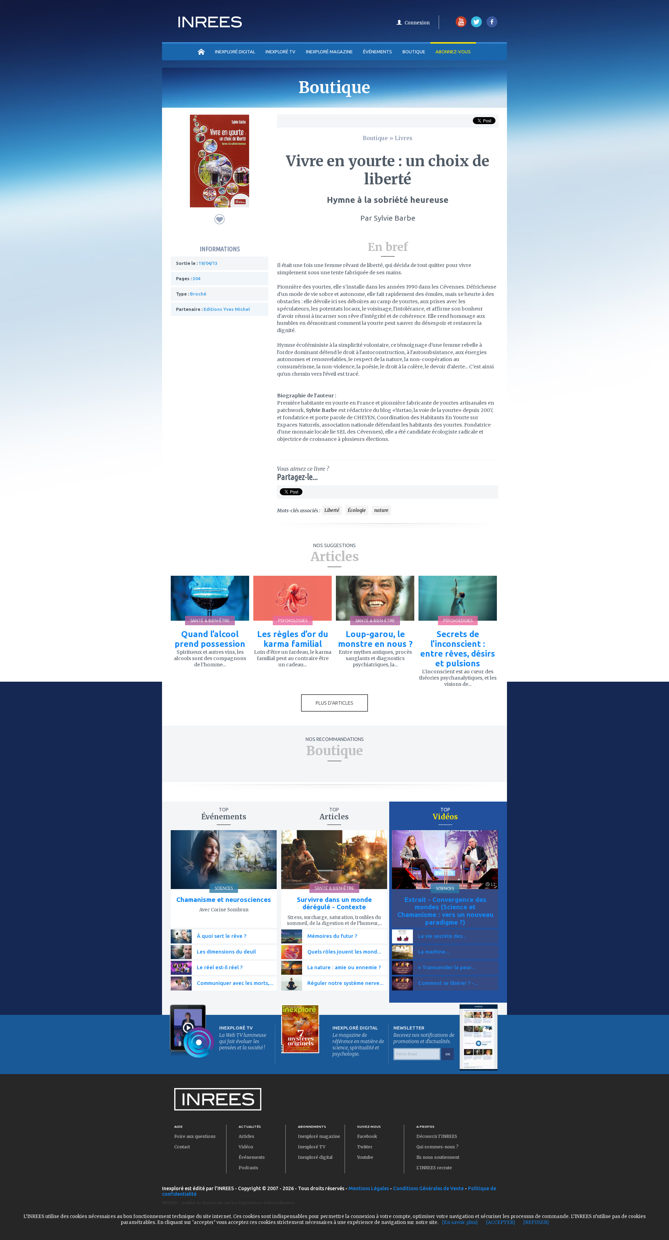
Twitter (364, 1146)
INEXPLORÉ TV (280, 51)
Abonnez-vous (453, 51)
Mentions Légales (368, 1188)
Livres (404, 138)
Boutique (413, 51)
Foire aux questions (195, 1136)
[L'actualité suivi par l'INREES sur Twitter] (476, 26)
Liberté (331, 510)
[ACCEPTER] (500, 1222)
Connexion (417, 23)
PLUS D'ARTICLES (334, 703)
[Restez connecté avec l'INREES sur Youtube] (461, 26)
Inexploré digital (315, 1157)
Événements (377, 51)
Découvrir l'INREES (436, 1136)
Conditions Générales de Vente (428, 1188)
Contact (182, 1146)
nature (381, 510)
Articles (246, 1136)
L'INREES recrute (434, 1167)
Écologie (357, 510)
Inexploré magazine (319, 1136)
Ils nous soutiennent (437, 1157)
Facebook (367, 1136)
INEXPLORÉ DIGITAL (235, 51)
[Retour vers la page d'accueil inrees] (210, 25)
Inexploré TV (311, 1146)
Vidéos (246, 1146)
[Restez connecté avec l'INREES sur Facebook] (491, 26)
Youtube (365, 1157)
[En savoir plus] (460, 1222)
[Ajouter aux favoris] (219, 219)
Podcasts (248, 1167)
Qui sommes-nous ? (437, 1146)
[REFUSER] (536, 1222)
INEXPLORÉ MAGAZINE (329, 51)
